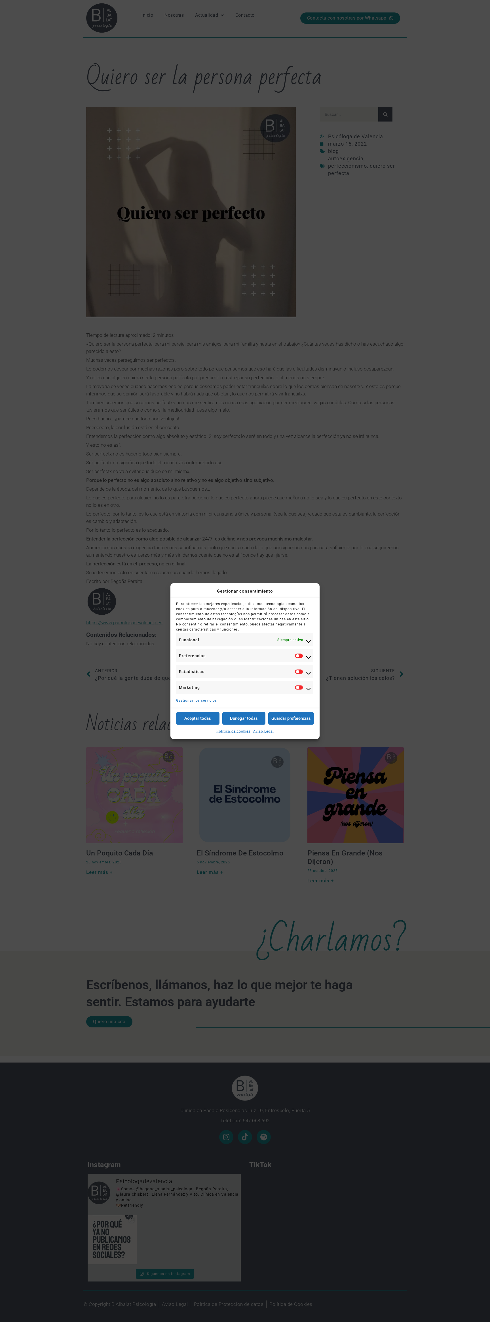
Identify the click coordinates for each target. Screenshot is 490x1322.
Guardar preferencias (291, 718)
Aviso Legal (263, 731)
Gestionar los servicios (196, 700)
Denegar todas (244, 718)
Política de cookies (233, 731)
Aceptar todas (197, 718)
